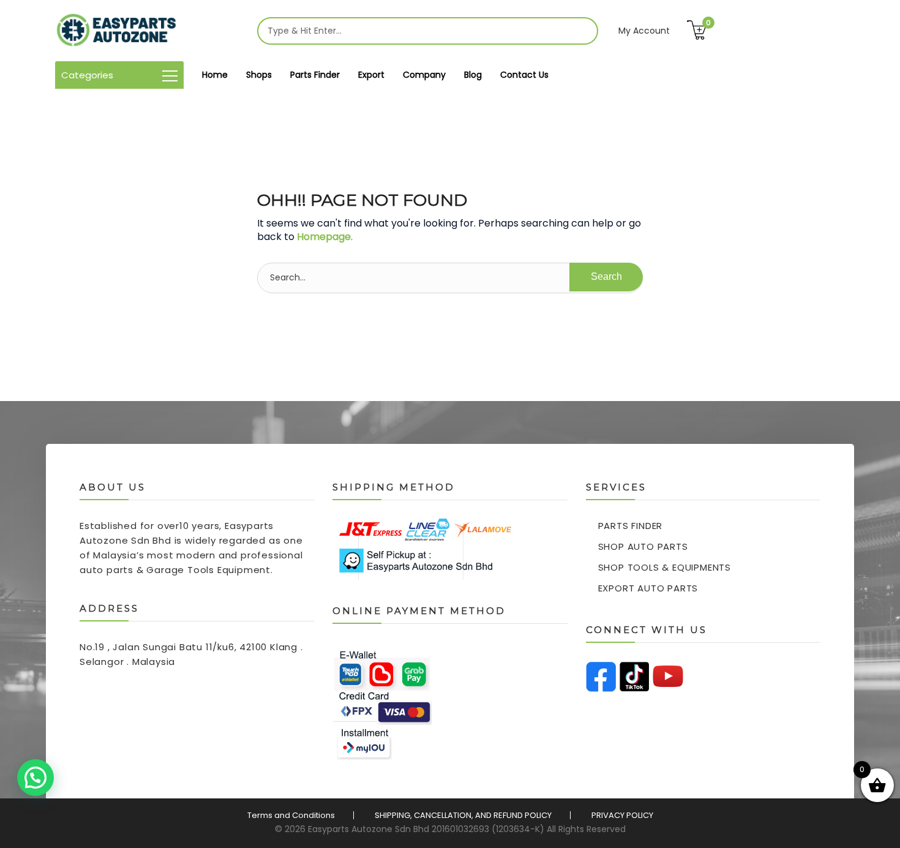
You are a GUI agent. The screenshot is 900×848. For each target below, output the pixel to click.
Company (424, 75)
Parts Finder (315, 75)
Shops (259, 75)
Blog (473, 75)
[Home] (116, 30)
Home (215, 75)
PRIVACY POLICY (622, 815)
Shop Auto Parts (643, 546)
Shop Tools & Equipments (664, 567)
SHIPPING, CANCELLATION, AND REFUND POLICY (463, 815)
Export (371, 75)
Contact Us (524, 75)
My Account (644, 30)
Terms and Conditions (291, 815)
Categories (87, 75)
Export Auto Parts (648, 588)
